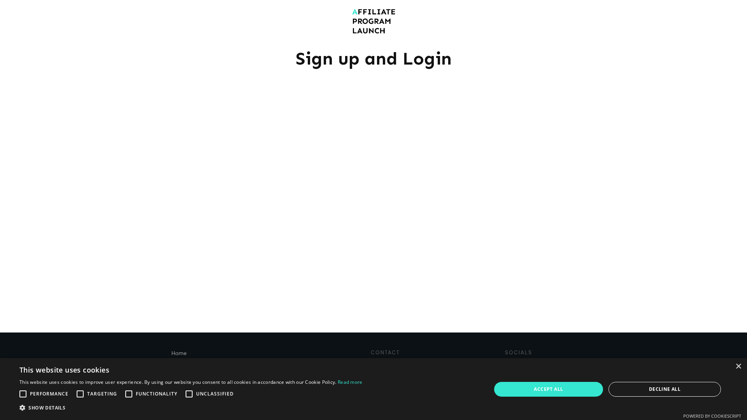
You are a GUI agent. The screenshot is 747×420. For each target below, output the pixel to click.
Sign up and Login (374, 58)
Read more (350, 382)
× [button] (738, 366)
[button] (191, 408)
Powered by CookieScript (712, 416)
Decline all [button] (664, 389)
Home (179, 353)
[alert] (373, 389)
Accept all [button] (548, 389)
